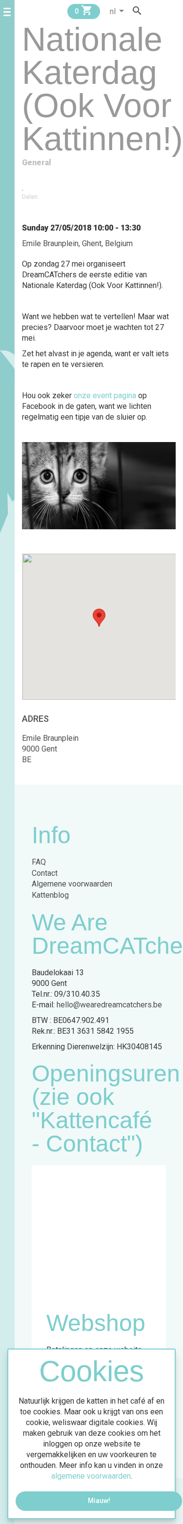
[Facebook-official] (153, 10)
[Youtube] (172, 10)
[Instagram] (163, 10)
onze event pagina (105, 395)
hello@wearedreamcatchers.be (109, 1004)
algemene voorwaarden (91, 1476)
